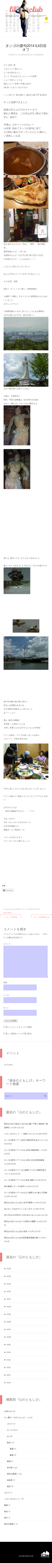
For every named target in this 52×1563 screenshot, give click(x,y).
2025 (7, 1268)
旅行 (6, 1518)
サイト (6, 1008)
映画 (9, 1461)
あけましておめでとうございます (18, 1209)
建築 (11, 1455)
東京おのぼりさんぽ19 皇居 (15, 1231)
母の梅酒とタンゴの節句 (14, 1186)
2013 (7, 1360)
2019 (7, 1314)
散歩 (9, 1442)
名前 (5, 982)
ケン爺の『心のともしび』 (15, 1417)
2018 (7, 1322)
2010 (7, 1382)
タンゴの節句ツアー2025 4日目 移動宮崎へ (22, 1150)
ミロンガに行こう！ (12, 1499)
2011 (7, 1375)
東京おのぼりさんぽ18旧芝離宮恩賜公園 (21, 1238)
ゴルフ (10, 1424)
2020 (7, 1306)
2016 (7, 1337)
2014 (7, 1352)
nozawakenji (38, 55)
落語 (9, 1486)
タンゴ (25, 909)
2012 (7, 1367)
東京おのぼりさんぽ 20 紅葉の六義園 (19, 1221)
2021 (7, 1299)
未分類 (10, 1467)
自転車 (10, 1480)
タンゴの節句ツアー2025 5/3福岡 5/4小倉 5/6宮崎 (25, 1193)
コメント (7, 944)
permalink (7, 913)
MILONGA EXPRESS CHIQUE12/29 (18, 1215)
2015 (7, 1344)
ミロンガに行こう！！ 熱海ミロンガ (19, 1134)
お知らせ (8, 1411)
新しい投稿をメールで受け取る (19, 1033)
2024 (7, 1276)
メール (6, 995)
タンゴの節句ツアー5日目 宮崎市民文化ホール (23, 1140)
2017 (7, 1329)
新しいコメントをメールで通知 (19, 1027)
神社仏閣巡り (12, 1474)
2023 (7, 1284)
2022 (7, 1291)
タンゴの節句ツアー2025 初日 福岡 (19, 1180)
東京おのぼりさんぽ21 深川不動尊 (18, 1203)
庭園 (11, 1449)
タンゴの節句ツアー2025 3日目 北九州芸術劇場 (24, 1160)
